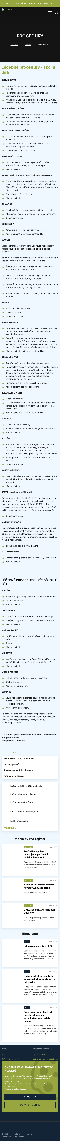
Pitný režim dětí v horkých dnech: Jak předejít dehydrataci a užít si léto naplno (38, 1016)
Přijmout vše (30, 1097)
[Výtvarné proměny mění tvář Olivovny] (12, 911)
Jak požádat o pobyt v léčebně (19, 758)
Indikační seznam (19, 821)
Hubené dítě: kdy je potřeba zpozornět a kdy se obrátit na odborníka (39, 979)
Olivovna (14, 44)
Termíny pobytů (11, 764)
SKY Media (19, 1136)
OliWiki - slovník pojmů (11, 1059)
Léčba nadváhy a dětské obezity (26, 786)
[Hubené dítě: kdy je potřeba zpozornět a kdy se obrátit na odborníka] (12, 977)
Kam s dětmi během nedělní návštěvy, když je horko (39, 886)
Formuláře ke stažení (14, 776)
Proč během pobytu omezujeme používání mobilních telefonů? (36, 854)
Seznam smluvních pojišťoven (18, 770)
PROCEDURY (10, 828)
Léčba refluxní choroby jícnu (24, 811)
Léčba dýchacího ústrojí (22, 802)
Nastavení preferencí (30, 1105)
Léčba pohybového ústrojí (23, 794)
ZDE (50, 3)
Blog (3, 1055)
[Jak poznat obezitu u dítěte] (12, 947)
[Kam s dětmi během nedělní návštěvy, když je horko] (12, 885)
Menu (55, 13)
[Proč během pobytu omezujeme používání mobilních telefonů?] (12, 852)
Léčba (28, 44)
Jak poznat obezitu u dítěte (38, 946)
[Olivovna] (7, 12)
